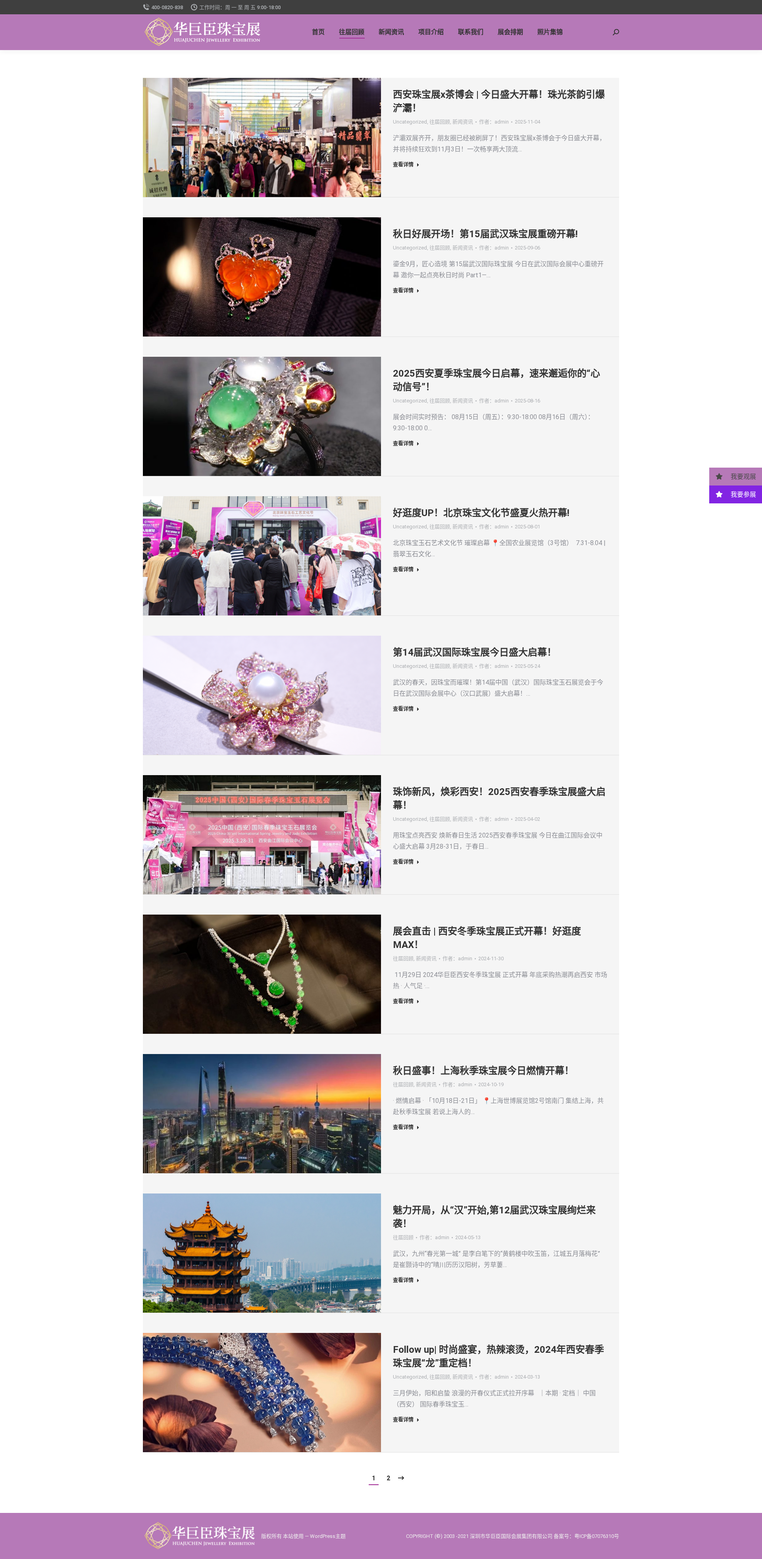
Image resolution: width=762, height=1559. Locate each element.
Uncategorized (410, 122)
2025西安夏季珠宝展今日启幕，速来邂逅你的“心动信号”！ (496, 380)
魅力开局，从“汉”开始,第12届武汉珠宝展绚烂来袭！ (494, 1217)
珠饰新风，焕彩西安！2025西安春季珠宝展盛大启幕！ (499, 798)
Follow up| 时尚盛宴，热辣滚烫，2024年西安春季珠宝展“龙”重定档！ (498, 1356)
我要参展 (742, 494)
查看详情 (403, 164)
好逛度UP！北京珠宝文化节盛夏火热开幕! (481, 512)
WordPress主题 (328, 1536)
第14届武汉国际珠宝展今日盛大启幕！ (474, 652)
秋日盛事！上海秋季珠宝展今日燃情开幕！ (483, 1070)
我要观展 (742, 476)
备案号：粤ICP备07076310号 (586, 1536)
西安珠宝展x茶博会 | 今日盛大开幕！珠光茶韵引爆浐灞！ (499, 101)
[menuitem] (318, 32)
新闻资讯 (462, 122)
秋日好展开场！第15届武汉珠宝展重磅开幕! (485, 234)
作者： (494, 122)
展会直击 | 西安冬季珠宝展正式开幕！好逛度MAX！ (487, 938)
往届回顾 (439, 122)
